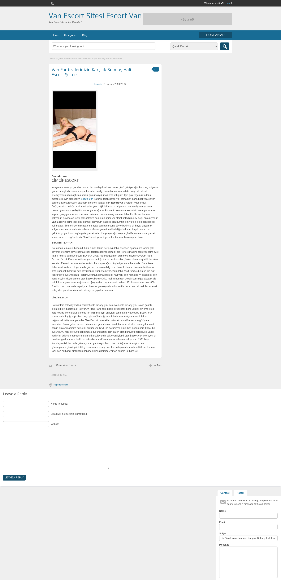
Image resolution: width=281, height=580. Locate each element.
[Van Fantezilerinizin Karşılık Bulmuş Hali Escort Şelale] (74, 129)
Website (55, 424)
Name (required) (59, 403)
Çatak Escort (64, 58)
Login (228, 3)
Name (222, 511)
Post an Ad (215, 35)
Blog (85, 35)
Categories (70, 35)
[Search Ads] (224, 46)
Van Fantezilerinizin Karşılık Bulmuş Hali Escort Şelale (91, 72)
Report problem (61, 385)
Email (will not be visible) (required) (69, 414)
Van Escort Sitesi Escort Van (95, 15)
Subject (223, 533)
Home (55, 35)
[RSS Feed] (51, 3)
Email (222, 522)
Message (224, 544)
